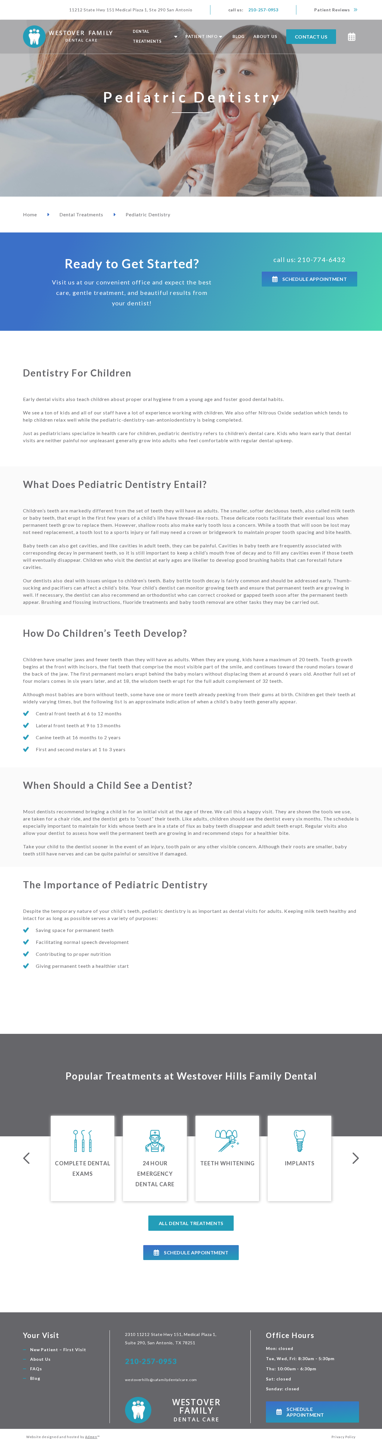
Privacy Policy (344, 1437)
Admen (91, 1437)
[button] (154, 36)
